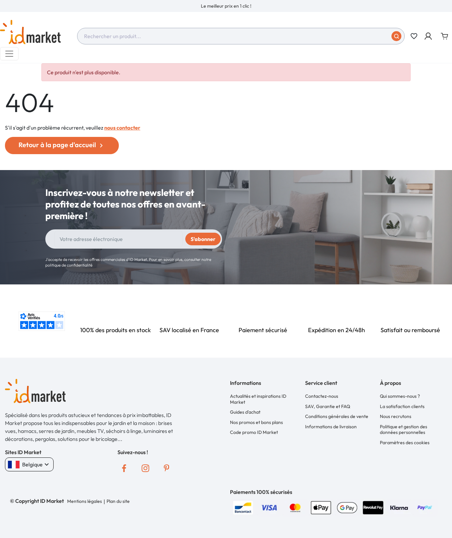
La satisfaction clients (402, 406)
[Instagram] (145, 468)
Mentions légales (84, 501)
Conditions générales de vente (336, 416)
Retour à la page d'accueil (62, 145)
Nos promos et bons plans (256, 422)
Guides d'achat (245, 412)
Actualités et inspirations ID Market (258, 399)
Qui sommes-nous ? (400, 396)
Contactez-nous (321, 396)
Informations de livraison (331, 427)
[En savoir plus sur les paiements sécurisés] (243, 507)
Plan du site (118, 501)
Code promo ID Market (254, 432)
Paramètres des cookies (404, 443)
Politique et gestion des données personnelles (403, 430)
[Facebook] (124, 468)
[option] (226, 6)
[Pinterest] (166, 468)
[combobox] (241, 36)
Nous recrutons (395, 416)
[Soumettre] (396, 36)
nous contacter (122, 127)
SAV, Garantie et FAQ (327, 406)
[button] (429, 36)
